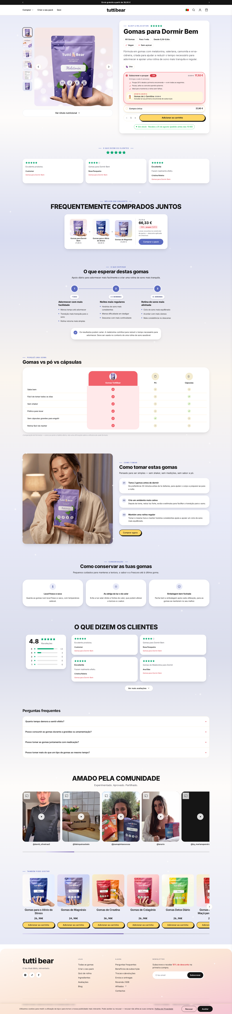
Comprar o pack (151, 241)
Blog (80, 986)
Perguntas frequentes (125, 964)
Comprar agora (130, 532)
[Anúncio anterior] (22, 2)
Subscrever (195, 975)
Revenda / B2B (122, 982)
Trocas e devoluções (125, 973)
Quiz (59, 10)
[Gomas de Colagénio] (143, 890)
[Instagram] (25, 975)
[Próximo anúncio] (209, 2)
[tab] (27, 32)
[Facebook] (38, 975)
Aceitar (205, 1009)
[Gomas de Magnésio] (73, 890)
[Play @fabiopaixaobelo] (41, 817)
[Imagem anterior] (38, 67)
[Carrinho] (206, 10)
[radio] (164, 75)
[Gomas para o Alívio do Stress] (39, 890)
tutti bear (38, 960)
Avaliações (83, 982)
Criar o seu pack (45, 10)
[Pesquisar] (194, 10)
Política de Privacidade (164, 1009)
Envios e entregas (123, 977)
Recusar (189, 1009)
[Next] (209, 907)
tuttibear (116, 10)
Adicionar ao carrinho (172, 117)
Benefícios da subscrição (127, 969)
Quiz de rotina (84, 973)
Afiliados (121, 986)
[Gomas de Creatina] (108, 890)
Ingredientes (84, 977)
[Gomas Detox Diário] (178, 890)
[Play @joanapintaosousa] (81, 817)
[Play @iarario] (121, 817)
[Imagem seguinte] (109, 67)
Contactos (120, 991)
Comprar (27, 10)
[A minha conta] (200, 10)
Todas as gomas (85, 964)
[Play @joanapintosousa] (200, 817)
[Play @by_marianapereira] (160, 817)
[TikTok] (32, 975)
